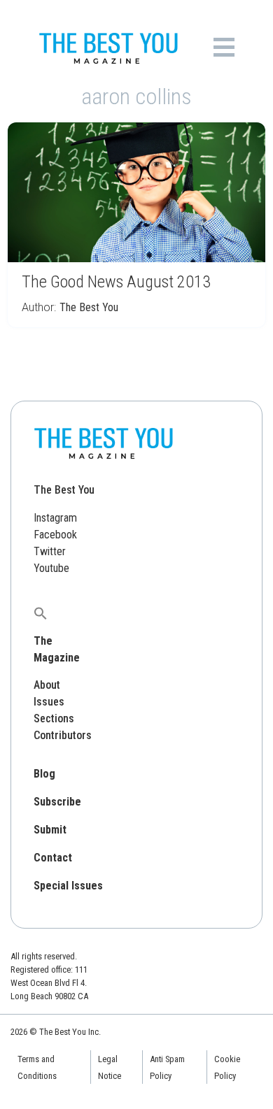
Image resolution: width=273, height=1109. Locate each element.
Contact (53, 857)
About (47, 685)
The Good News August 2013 (116, 282)
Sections (54, 718)
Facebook (55, 534)
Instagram (55, 517)
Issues (49, 701)
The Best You (88, 307)
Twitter (50, 551)
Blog (44, 773)
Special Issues (68, 885)
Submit (50, 829)
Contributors (63, 735)
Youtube (51, 568)
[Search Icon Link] (41, 613)
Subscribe (57, 801)
